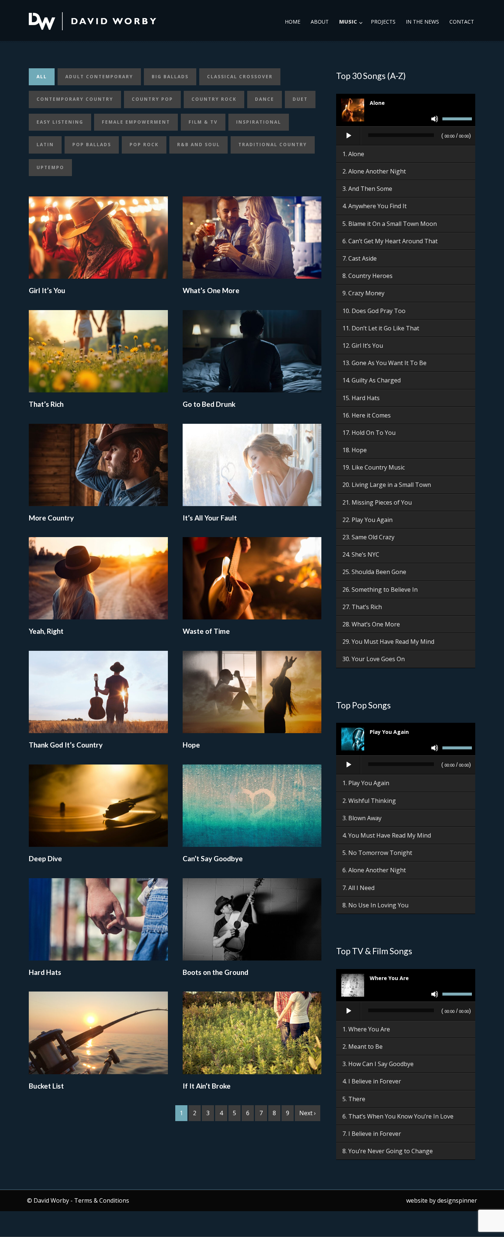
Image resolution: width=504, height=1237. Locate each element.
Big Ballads (170, 76)
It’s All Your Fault (210, 517)
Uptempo (50, 167)
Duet (300, 99)
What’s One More (211, 290)
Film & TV (203, 122)
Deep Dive (45, 858)
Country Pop (152, 99)
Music (348, 21)
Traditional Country (272, 144)
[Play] (348, 136)
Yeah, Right (46, 631)
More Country (51, 517)
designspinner (457, 1200)
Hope (191, 745)
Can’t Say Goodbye (213, 858)
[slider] (457, 120)
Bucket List (46, 1086)
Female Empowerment (136, 122)
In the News (422, 21)
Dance (264, 99)
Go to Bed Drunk (209, 404)
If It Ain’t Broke (207, 1086)
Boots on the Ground (215, 972)
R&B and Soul (198, 144)
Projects (383, 21)
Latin (45, 144)
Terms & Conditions (101, 1200)
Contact (461, 21)
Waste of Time (206, 631)
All (42, 76)
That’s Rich (46, 404)
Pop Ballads (91, 144)
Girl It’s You (47, 290)
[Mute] (434, 119)
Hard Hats (45, 972)
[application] (405, 136)
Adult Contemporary (99, 76)
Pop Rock (144, 144)
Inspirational (258, 122)
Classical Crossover (240, 76)
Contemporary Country (75, 99)
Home (292, 21)
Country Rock (214, 99)
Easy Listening (60, 122)
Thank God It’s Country (66, 745)
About (320, 21)
